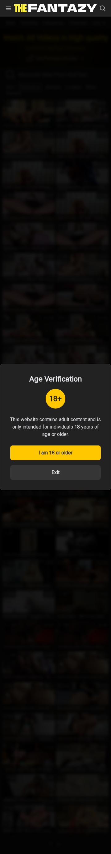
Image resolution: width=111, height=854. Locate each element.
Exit (55, 472)
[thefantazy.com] (55, 8)
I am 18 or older (55, 453)
